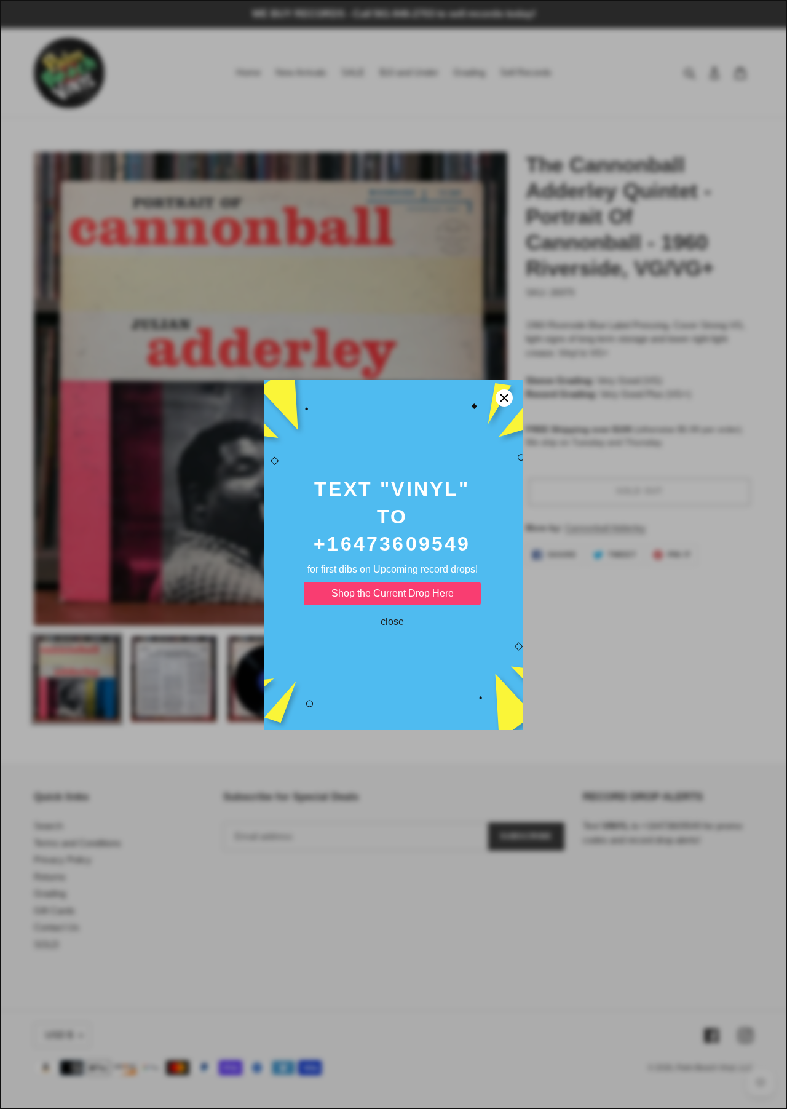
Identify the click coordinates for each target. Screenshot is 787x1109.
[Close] (504, 398)
